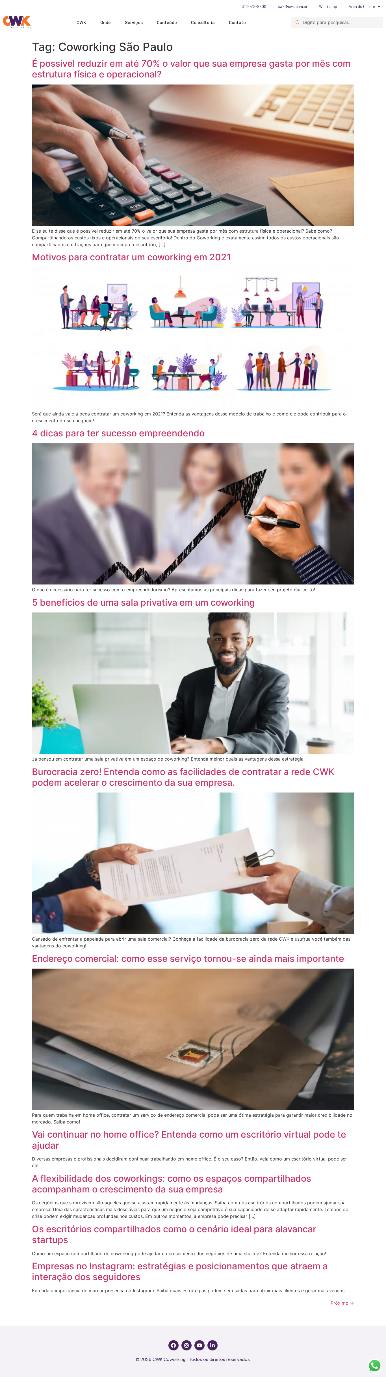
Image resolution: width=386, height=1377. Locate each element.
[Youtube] (199, 1345)
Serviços (134, 22)
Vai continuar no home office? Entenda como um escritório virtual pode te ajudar (189, 1140)
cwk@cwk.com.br (292, 6)
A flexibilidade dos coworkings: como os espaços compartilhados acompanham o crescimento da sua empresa (171, 1184)
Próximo (342, 1303)
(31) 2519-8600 (253, 6)
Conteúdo (167, 22)
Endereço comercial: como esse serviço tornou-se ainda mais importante (188, 958)
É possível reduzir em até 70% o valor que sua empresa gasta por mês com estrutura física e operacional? (191, 69)
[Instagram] (186, 1345)
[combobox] (337, 22)
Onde (105, 22)
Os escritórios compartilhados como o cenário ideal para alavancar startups (174, 1234)
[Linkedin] (212, 1345)
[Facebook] (173, 1345)
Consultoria (203, 22)
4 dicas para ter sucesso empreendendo (118, 433)
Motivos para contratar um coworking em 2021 (131, 257)
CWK (81, 22)
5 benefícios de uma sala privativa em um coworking (143, 602)
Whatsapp (328, 6)
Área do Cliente (362, 6)
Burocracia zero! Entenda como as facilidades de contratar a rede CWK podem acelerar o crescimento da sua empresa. (183, 777)
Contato (237, 22)
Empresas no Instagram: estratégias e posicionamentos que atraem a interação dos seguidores (180, 1271)
